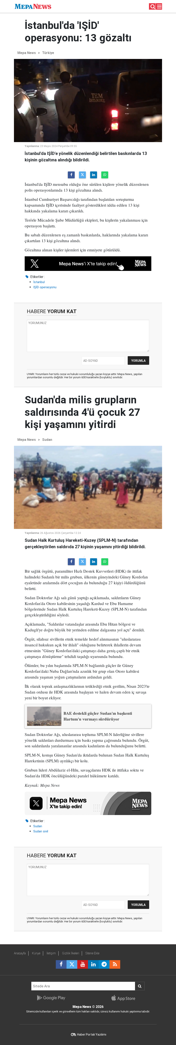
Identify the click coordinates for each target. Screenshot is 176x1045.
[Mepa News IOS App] (125, 998)
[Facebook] (71, 174)
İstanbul (39, 282)
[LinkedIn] (93, 174)
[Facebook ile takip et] (61, 964)
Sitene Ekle (92, 953)
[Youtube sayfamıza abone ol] (82, 964)
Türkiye (48, 53)
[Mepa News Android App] (50, 998)
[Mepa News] (33, 6)
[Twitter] (82, 174)
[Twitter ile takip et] (72, 964)
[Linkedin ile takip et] (93, 964)
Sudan (47, 440)
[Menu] (159, 6)
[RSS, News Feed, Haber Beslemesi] (114, 964)
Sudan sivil (40, 831)
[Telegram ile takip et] (104, 964)
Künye (36, 953)
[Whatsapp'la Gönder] (104, 174)
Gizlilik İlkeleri (70, 953)
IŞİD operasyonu (44, 287)
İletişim (51, 953)
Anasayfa (20, 953)
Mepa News (26, 53)
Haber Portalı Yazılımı (91, 1034)
